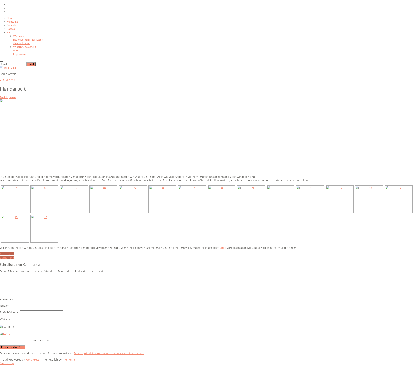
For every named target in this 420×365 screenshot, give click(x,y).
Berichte (11, 25)
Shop (9, 32)
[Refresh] (6, 334)
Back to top (7, 363)
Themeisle (68, 359)
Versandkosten (21, 43)
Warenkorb (19, 35)
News (10, 17)
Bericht (4, 97)
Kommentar (7, 299)
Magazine (12, 21)
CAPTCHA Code (40, 340)
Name (4, 305)
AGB (16, 50)
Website (5, 318)
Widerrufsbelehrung (24, 46)
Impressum (19, 54)
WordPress (32, 359)
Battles (11, 28)
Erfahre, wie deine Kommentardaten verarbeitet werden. (109, 353)
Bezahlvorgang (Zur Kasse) (28, 39)
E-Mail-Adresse (10, 312)
